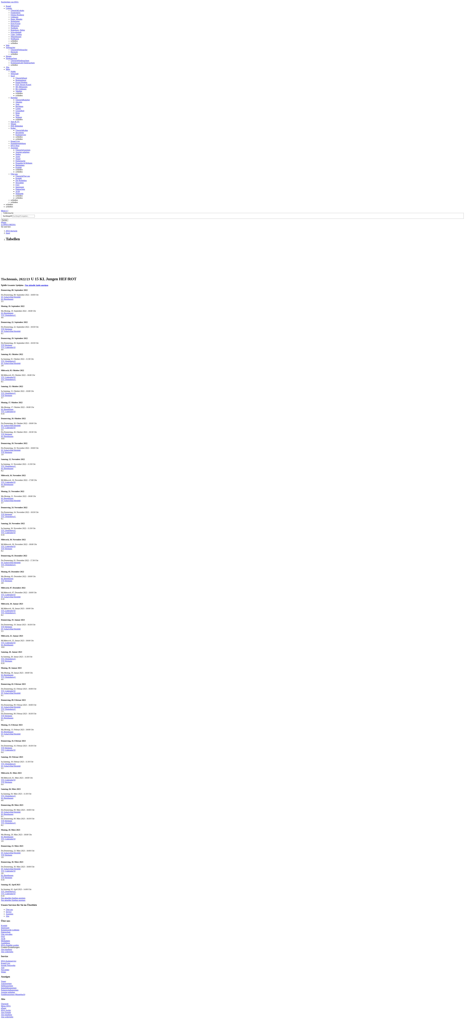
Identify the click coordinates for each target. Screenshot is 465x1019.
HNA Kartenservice (8, 961)
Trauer (18, 159)
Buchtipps (19, 106)
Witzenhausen (16, 37)
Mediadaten (20, 165)
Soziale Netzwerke (8, 965)
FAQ (17, 185)
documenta (20, 133)
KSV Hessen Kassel (23, 85)
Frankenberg (15, 13)
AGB (18, 191)
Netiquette (19, 194)
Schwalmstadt (16, 32)
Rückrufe (14, 52)
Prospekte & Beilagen (24, 163)
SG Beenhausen (7, 299)
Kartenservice (21, 135)
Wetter (3, 972)
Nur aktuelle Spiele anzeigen (36, 285)
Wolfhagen (15, 39)
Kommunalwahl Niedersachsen (23, 63)
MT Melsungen (21, 87)
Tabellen (19, 91)
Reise (18, 113)
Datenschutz (20, 189)
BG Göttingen (21, 89)
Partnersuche (20, 161)
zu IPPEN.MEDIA (8, 225)
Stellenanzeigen (7, 986)
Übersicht (4, 1004)
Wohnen (19, 117)
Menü (3, 211)
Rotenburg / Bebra (18, 30)
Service (9, 912)
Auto (17, 104)
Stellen (18, 154)
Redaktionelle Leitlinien (10, 930)
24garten (19, 102)
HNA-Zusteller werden (10, 945)
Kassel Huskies (21, 82)
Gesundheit (20, 111)
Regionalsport (21, 80)
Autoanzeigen (6, 984)
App (2, 968)
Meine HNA (6, 1006)
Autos (18, 157)
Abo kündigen (6, 950)
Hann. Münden (16, 19)
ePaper (3, 1008)
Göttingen (14, 17)
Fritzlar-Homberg (17, 15)
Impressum (20, 187)
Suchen (4, 220)
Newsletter (20, 183)
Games (18, 109)
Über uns (9, 910)
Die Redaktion (21, 180)
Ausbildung (5, 943)
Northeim (14, 28)
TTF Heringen (6, 329)
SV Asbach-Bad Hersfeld (10, 297)
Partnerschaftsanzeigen (9, 990)
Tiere (17, 115)
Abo (7, 916)
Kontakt (19, 167)
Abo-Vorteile (6, 1012)
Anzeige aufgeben (22, 152)
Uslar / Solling (16, 34)
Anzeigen (9, 914)
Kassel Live (5, 963)
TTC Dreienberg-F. (8, 315)
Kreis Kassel (15, 24)
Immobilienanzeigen (8, 988)
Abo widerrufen (7, 952)
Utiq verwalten (6, 934)
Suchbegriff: (7, 216)
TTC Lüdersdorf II (8, 347)
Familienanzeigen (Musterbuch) (13, 994)
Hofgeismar (15, 21)
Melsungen (15, 26)
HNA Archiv (6, 1010)
